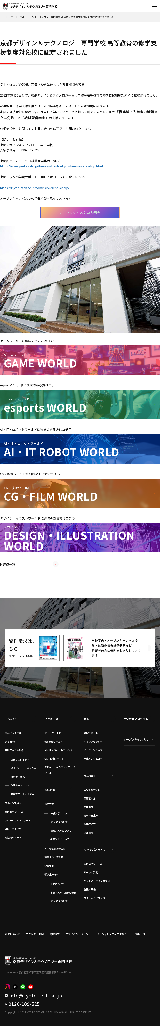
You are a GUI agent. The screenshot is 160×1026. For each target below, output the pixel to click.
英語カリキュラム (20, 785)
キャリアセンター (93, 741)
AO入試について (59, 822)
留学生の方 (90, 824)
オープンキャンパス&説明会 (80, 212)
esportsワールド (53, 741)
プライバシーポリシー (78, 934)
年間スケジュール (14, 811)
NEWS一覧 (7, 564)
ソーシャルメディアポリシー (113, 934)
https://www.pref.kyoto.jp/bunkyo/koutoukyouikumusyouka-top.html (51, 166)
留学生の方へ (51, 874)
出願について (57, 884)
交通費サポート (13, 837)
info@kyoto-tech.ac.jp (35, 995)
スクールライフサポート (18, 820)
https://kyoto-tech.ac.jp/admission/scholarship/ (34, 187)
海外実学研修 (18, 776)
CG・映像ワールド (54, 758)
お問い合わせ (12, 934)
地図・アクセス (13, 829)
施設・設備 (90, 889)
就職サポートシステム (22, 793)
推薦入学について (59, 839)
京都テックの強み (14, 750)
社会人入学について (60, 830)
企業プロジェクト (20, 759)
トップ (9, 17)
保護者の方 (90, 798)
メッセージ (11, 741)
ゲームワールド (52, 733)
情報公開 (140, 934)
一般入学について (59, 813)
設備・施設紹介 (13, 803)
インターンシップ (93, 750)
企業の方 (88, 807)
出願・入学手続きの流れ (63, 892)
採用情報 (88, 832)
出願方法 (49, 804)
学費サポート (51, 865)
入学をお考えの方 (93, 789)
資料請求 (54, 934)
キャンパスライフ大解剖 (97, 880)
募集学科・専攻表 (53, 857)
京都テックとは (13, 733)
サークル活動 (91, 872)
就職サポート (91, 733)
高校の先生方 (91, 815)
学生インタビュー (93, 758)
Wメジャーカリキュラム (23, 768)
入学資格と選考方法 (55, 848)
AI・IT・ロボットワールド (58, 750)
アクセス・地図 (35, 934)
